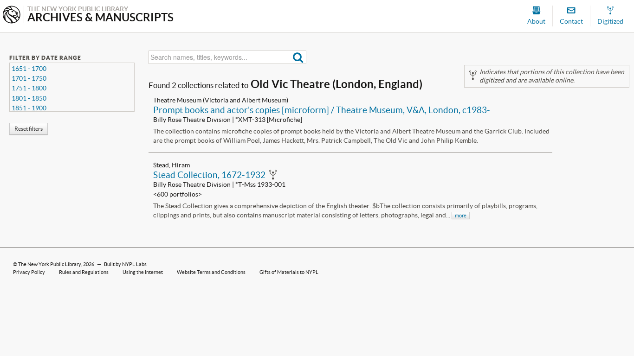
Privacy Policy (29, 272)
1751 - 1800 (29, 88)
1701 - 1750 (29, 78)
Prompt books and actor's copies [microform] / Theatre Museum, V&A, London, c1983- (321, 110)
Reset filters (28, 129)
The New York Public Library (49, 264)
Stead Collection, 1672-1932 (209, 175)
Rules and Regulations (84, 272)
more (460, 215)
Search (298, 57)
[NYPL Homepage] (11, 15)
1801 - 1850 (29, 98)
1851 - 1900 (29, 108)
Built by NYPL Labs (125, 264)
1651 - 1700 (29, 68)
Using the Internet (143, 272)
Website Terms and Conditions (211, 272)
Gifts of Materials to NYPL (288, 272)
